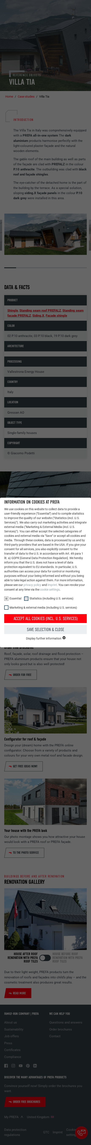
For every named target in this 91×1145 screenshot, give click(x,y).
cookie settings (50, 589)
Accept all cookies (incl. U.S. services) (46, 618)
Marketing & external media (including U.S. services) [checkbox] (43, 607)
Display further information (44, 638)
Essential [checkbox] (15, 598)
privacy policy (32, 585)
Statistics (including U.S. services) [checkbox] (51, 598)
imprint (52, 585)
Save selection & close (45, 629)
